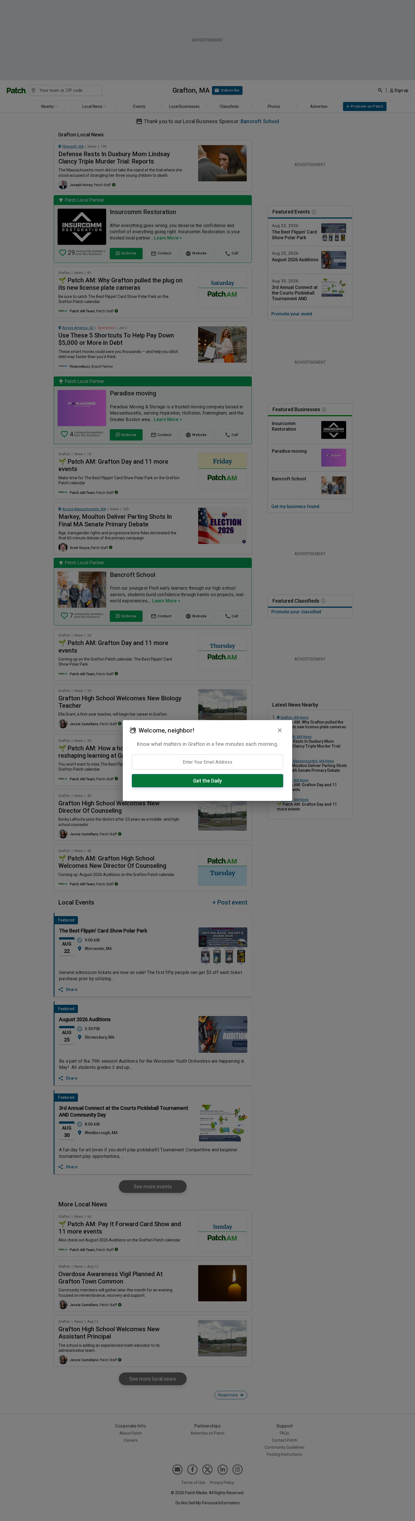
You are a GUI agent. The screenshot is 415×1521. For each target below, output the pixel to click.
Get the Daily (207, 781)
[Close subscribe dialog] (279, 730)
